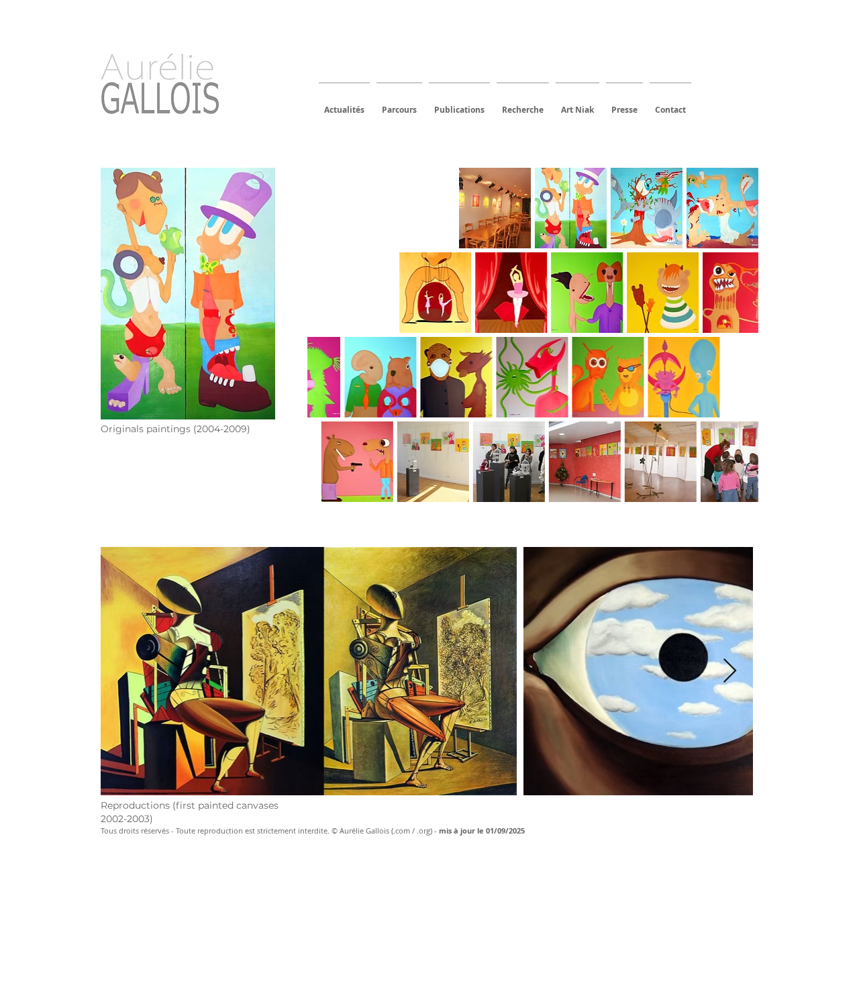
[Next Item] (730, 671)
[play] (731, 491)
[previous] (336, 346)
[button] (343, 208)
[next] (730, 346)
